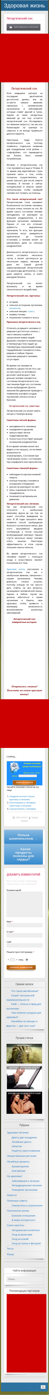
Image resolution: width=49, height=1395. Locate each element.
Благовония (18, 1170)
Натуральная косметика (26, 1230)
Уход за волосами (22, 1234)
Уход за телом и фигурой (26, 1243)
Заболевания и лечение (26, 27)
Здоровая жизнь (24, 5)
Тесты (10, 1248)
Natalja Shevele (29, 819)
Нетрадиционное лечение (27, 1185)
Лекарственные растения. (22, 1155)
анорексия (14, 308)
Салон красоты (15, 1225)
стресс (31, 311)
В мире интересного (23, 1220)
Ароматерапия (20, 1166)
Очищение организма (24, 1189)
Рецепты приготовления (26, 1150)
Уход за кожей (20, 1239)
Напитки (17, 1146)
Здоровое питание (17, 1132)
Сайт (9, 941)
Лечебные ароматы (18, 1161)
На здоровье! (14, 1176)
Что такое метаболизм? (24, 991)
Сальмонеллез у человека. (22, 808)
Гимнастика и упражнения (27, 1205)
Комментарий (14, 890)
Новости (12, 1195)
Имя (10, 921)
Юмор (10, 1254)
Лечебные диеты (21, 1141)
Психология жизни (18, 1210)
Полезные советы (17, 1200)
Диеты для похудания (24, 1137)
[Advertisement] (24, 58)
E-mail (10, 931)
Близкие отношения (23, 1215)
